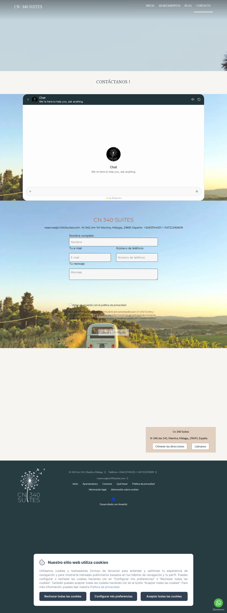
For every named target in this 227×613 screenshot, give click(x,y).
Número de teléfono (129, 248)
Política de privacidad (143, 483)
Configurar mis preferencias (113, 596)
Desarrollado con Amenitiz (113, 504)
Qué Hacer (122, 483)
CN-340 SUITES (28, 7)
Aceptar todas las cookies (164, 596)
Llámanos (200, 446)
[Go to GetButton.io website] (218, 610)
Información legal (97, 489)
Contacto (203, 5)
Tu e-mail (75, 248)
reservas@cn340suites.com (111, 478)
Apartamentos (169, 5)
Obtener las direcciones (169, 446)
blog (188, 5)
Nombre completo (81, 235)
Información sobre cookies (125, 489)
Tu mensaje (77, 263)
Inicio (150, 5)
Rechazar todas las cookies (62, 596)
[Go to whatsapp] (218, 602)
